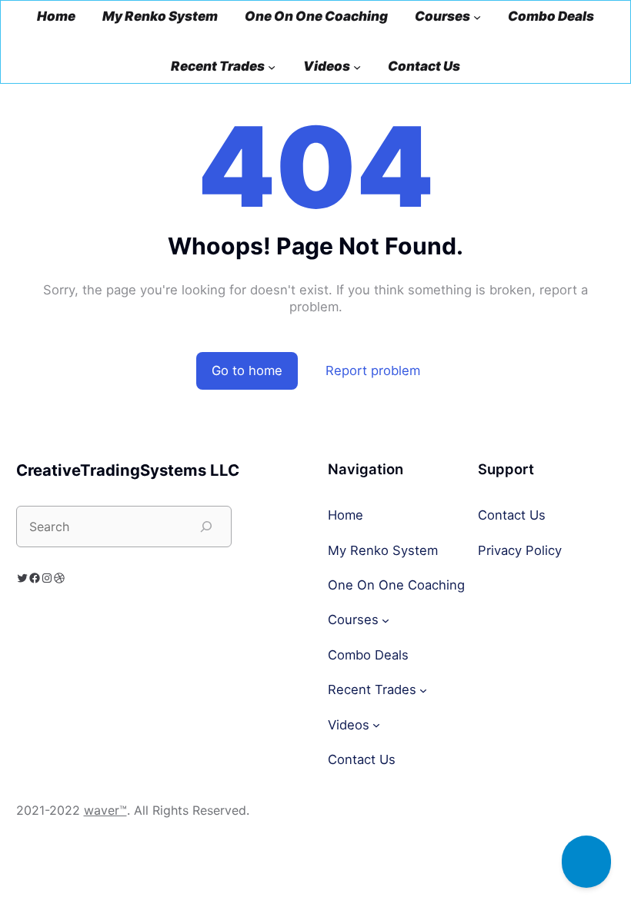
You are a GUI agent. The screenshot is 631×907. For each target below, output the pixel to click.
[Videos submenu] (357, 67)
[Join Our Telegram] (586, 862)
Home (56, 16)
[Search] (206, 527)
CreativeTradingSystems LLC (127, 470)
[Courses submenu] (477, 17)
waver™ (105, 810)
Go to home (247, 370)
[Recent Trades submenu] (271, 67)
